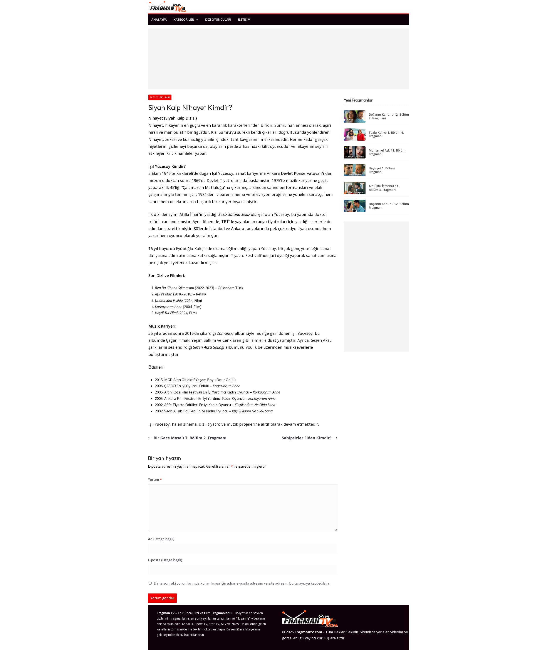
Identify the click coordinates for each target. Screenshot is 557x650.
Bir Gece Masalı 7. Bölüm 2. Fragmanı (190, 437)
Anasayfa (159, 19)
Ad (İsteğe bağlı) (161, 539)
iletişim (244, 19)
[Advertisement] (278, 58)
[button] (196, 20)
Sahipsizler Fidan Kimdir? (307, 437)
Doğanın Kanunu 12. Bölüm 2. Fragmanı (389, 116)
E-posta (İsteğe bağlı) (165, 560)
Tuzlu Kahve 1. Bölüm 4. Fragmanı (386, 134)
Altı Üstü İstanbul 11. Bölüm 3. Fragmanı (384, 188)
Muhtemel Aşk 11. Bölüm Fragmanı (387, 152)
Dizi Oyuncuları (218, 19)
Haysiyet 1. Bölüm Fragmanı (382, 170)
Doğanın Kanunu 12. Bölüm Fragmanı (389, 206)
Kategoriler (184, 19)
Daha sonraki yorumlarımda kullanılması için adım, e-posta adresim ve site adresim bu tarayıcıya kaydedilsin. (241, 583)
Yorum (155, 479)
